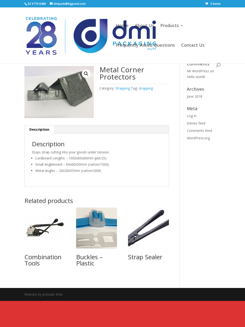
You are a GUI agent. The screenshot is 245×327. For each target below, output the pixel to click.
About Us (144, 26)
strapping (146, 88)
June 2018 (194, 96)
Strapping (122, 88)
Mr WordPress (198, 71)
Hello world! (196, 76)
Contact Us (193, 45)
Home (122, 26)
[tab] (39, 129)
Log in (191, 115)
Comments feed (199, 130)
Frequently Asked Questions (145, 45)
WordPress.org (198, 138)
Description (39, 129)
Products (169, 26)
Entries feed (196, 123)
